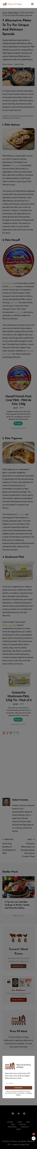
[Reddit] (7, 733)
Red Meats (12, 1127)
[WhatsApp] (14, 733)
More (18, 1129)
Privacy (13, 1141)
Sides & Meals (19, 64)
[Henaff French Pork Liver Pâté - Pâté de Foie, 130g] (19, 390)
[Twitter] (18, 1113)
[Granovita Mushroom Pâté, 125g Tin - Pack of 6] (19, 687)
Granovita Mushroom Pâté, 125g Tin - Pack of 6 (19, 696)
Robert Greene (7, 64)
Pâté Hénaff (7, 283)
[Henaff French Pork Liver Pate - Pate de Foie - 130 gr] (18, 276)
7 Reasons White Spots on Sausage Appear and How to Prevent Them (28, 847)
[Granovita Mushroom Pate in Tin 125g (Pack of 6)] (18, 580)
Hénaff (11, 286)
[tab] (14, 915)
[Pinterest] (3, 733)
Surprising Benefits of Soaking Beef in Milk (9, 846)
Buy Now (18, 423)
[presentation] (18, 887)
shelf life (13, 302)
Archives (22, 1141)
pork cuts (18, 312)
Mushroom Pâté (9, 625)
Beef (28, 1122)
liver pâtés (15, 165)
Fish (13, 1124)
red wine (21, 514)
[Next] (31, 895)
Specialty (25, 1127)
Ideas (19, 1122)
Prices (10, 1122)
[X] (10, 733)
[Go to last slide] (5, 895)
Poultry (22, 1124)
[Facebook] (17, 733)
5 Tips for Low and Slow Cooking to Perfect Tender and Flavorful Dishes (17, 905)
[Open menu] (32, 4)
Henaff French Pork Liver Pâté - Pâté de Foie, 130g (18, 399)
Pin (6, 70)
